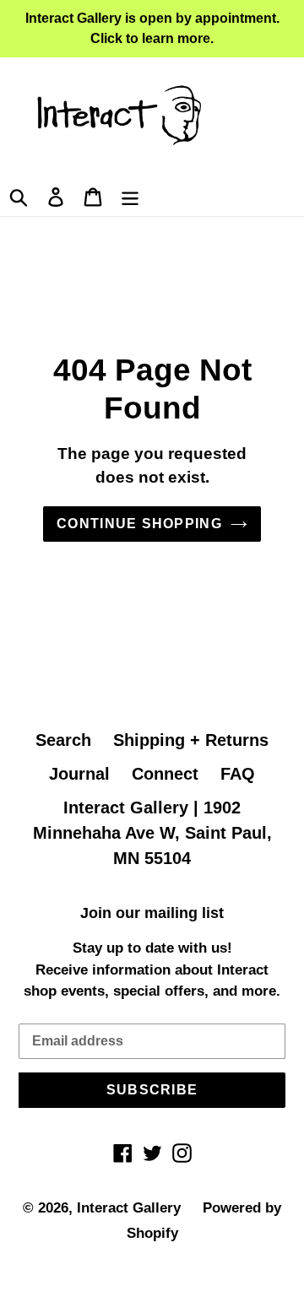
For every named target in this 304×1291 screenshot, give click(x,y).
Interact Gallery (129, 1208)
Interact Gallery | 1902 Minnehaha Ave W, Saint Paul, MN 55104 (152, 832)
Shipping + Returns (191, 740)
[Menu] (130, 195)
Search (63, 740)
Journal (79, 773)
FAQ (237, 773)
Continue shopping (139, 523)
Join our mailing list (152, 913)
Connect (165, 773)
